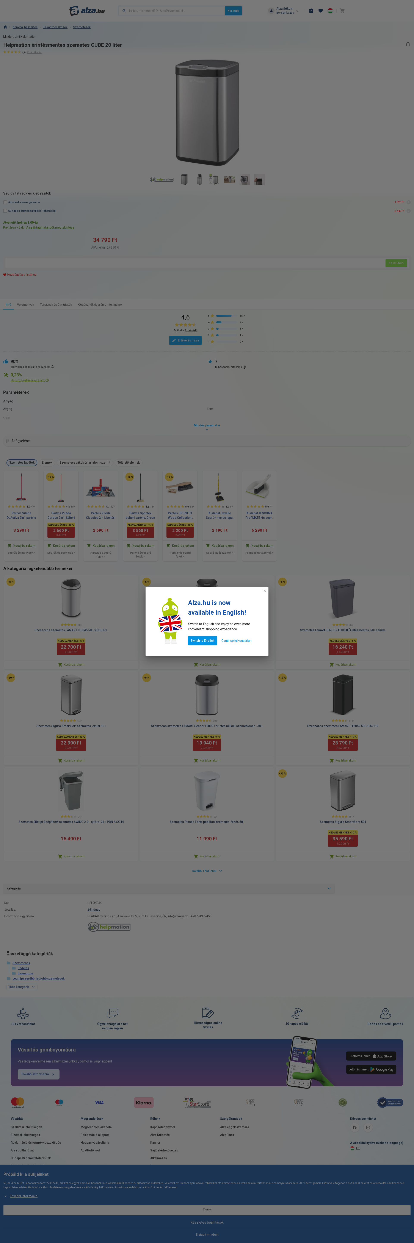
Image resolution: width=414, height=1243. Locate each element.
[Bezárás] (264, 590)
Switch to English (203, 640)
